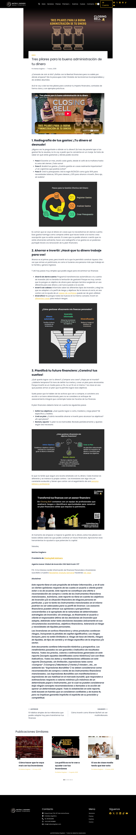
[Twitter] (116, 2)
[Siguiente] (117, 757)
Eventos (75, 4)
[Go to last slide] (18, 757)
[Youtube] (127, 813)
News (34, 55)
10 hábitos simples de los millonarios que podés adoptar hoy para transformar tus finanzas (46, 713)
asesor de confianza (68, 293)
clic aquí (87, 573)
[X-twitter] (114, 813)
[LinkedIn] (122, 2)
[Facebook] (114, 2)
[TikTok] (125, 2)
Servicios (50, 4)
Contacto (90, 4)
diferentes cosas (42, 298)
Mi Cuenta (105, 3)
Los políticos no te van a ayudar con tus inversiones (67, 765)
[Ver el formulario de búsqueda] (39, 4)
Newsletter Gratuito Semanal (61, 573)
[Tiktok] (123, 813)
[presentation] (32, 747)
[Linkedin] (120, 813)
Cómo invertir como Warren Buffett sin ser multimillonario (89, 712)
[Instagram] (119, 2)
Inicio (43, 4)
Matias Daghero (39, 69)
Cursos (82, 4)
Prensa (58, 4)
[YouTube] (114, 5)
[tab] (64, 779)
